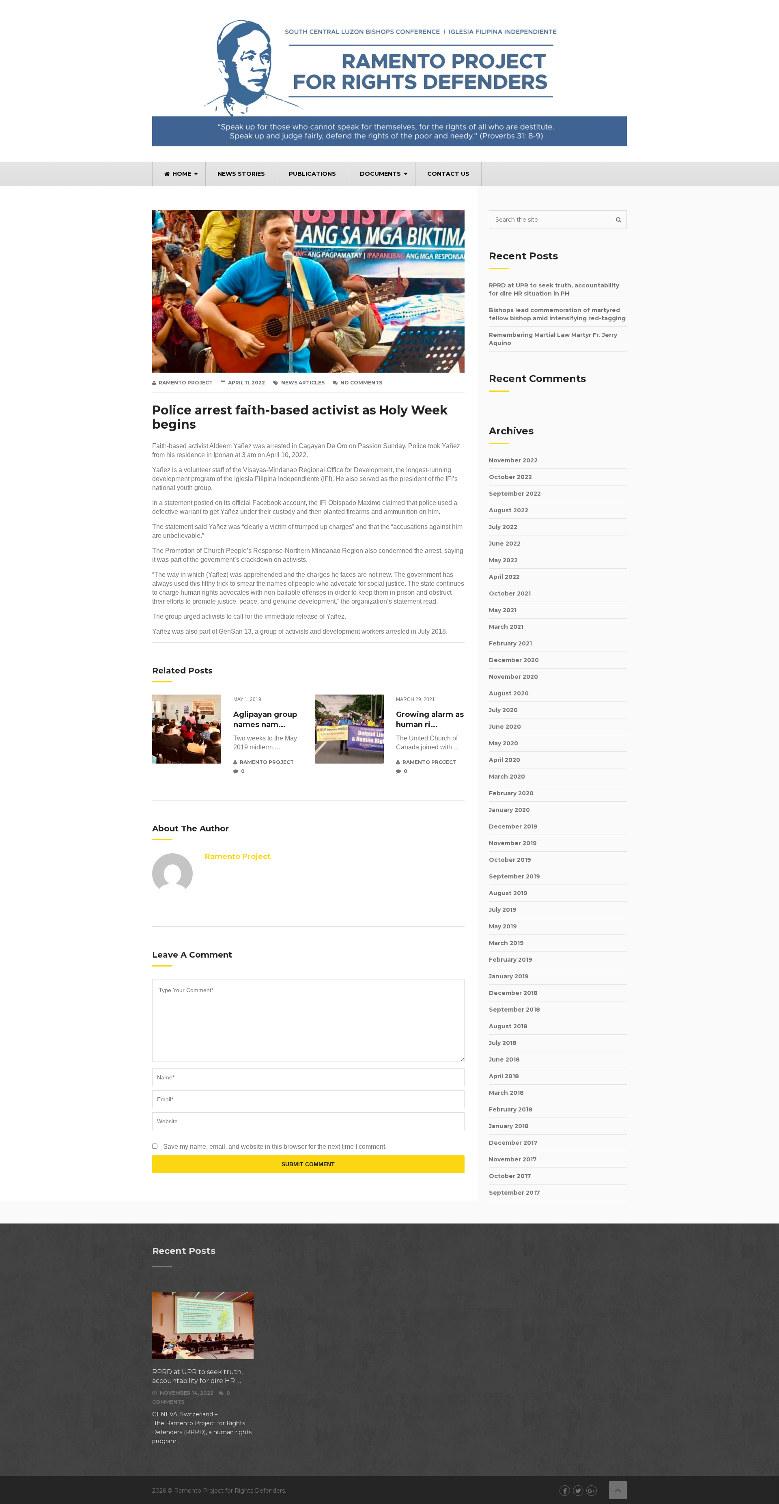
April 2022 (504, 576)
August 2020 (509, 693)
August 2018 (508, 1026)
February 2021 (510, 643)
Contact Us (448, 173)
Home (181, 173)
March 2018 (506, 1092)
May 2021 (502, 610)
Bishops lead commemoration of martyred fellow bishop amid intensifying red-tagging (557, 314)
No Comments (361, 383)
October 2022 (510, 477)
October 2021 (510, 593)
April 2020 (504, 760)
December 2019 (513, 826)
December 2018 (513, 993)
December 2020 (514, 660)
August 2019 (508, 893)
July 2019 (502, 909)
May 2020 (503, 743)
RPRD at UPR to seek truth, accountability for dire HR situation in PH (554, 289)
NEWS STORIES (241, 173)
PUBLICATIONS (312, 173)
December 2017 (513, 1142)
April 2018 (504, 1076)
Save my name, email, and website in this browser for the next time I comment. (275, 1146)
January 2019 (509, 976)
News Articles (303, 383)
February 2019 (510, 959)
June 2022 (505, 543)
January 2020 (509, 809)
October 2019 (510, 859)
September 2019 (514, 876)
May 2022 (503, 560)
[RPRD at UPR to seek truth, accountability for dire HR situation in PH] (203, 1326)
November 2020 (513, 676)
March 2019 (506, 943)
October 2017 (510, 1176)
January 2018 (509, 1126)
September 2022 (515, 493)
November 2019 (513, 843)
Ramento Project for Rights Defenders (229, 1490)
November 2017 (513, 1159)
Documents (380, 173)
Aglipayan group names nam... (265, 719)
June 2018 (504, 1059)
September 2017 (514, 1192)
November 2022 (513, 460)
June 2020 (505, 726)
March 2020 (507, 776)
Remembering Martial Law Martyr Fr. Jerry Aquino (553, 339)
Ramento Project (186, 383)
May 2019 (503, 926)
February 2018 (510, 1109)
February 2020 (511, 793)
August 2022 (508, 510)
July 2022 (503, 527)
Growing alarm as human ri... (430, 719)
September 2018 (514, 1009)
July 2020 (503, 710)
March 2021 (506, 626)
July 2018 (502, 1043)
